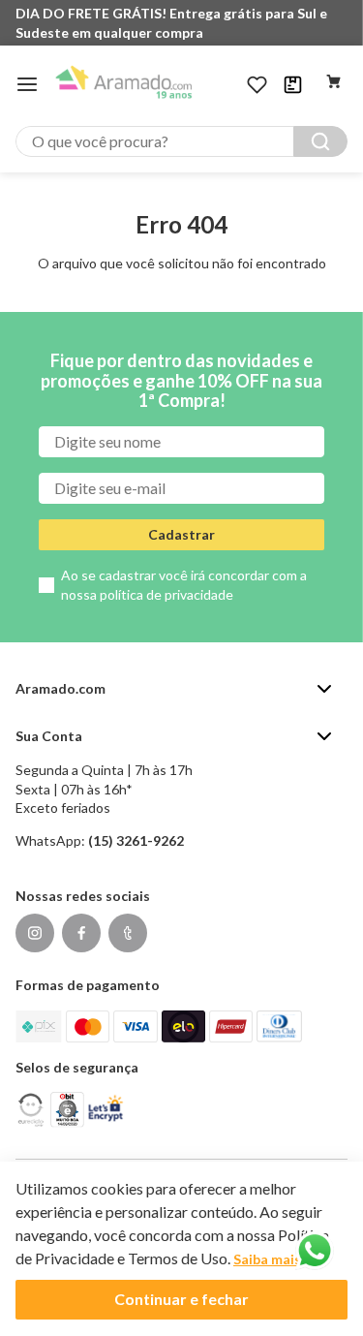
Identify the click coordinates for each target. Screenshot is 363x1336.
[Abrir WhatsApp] (314, 1250)
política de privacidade (166, 594)
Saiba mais (267, 1259)
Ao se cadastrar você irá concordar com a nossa (184, 585)
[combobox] (181, 141)
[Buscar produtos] (320, 141)
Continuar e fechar (181, 1298)
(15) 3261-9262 (136, 840)
